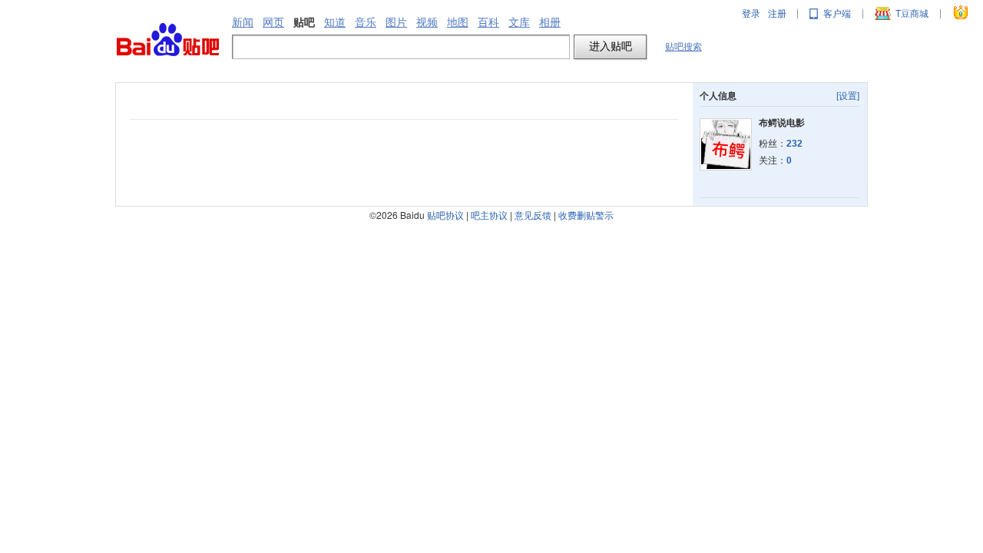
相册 (550, 22)
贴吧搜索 (683, 46)
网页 (273, 22)
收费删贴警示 (586, 214)
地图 (457, 22)
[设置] (847, 96)
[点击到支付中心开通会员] (961, 13)
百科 (488, 22)
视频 (427, 22)
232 (794, 143)
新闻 (242, 22)
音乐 (365, 22)
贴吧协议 (445, 214)
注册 (777, 13)
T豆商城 (911, 13)
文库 (519, 22)
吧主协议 (489, 214)
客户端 (837, 13)
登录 (751, 13)
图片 (396, 22)
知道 (335, 22)
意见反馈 (533, 214)
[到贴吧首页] (167, 40)
